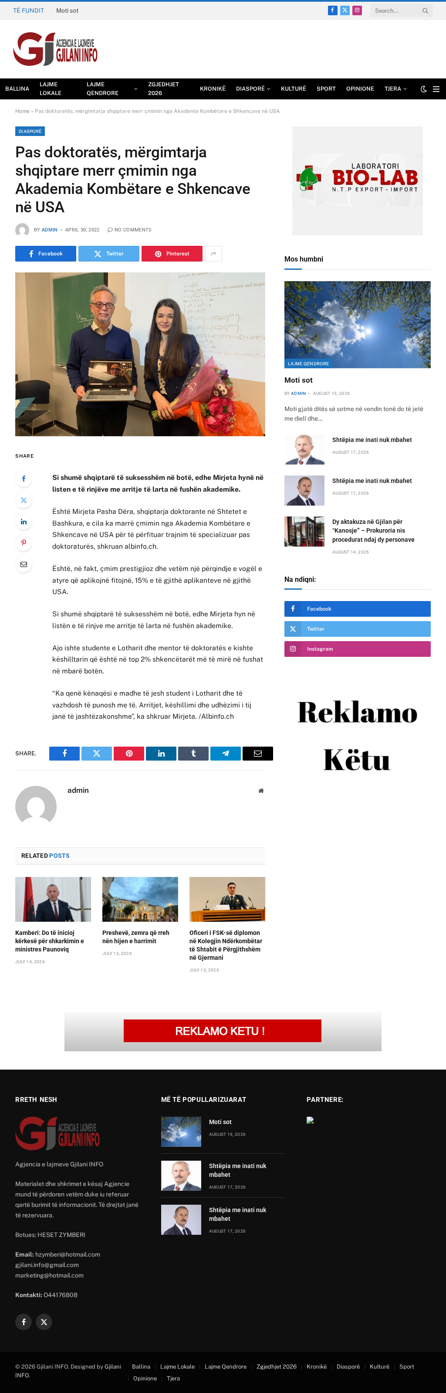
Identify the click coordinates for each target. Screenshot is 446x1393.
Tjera (393, 88)
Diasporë (250, 88)
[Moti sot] (357, 324)
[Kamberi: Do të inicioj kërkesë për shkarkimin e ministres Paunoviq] (53, 899)
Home (22, 111)
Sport (326, 88)
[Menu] (436, 89)
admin (50, 230)
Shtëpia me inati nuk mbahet (95, 10)
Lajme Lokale (50, 88)
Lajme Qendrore (102, 88)
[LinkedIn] (23, 521)
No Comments (133, 230)
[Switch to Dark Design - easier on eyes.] (424, 88)
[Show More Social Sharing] (213, 254)
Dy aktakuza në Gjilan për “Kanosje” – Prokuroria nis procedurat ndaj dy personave (373, 530)
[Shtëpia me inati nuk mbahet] (304, 450)
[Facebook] (23, 478)
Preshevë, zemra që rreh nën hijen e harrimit (135, 937)
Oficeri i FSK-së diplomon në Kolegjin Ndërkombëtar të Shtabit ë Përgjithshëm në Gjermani (225, 945)
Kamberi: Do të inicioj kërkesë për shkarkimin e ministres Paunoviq (49, 941)
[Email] (23, 564)
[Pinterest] (23, 542)
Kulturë (293, 88)
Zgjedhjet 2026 (163, 88)
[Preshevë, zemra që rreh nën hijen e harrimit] (140, 899)
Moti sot (298, 380)
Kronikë (213, 88)
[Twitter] (23, 500)
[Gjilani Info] (55, 49)
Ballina (17, 88)
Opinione (360, 88)
